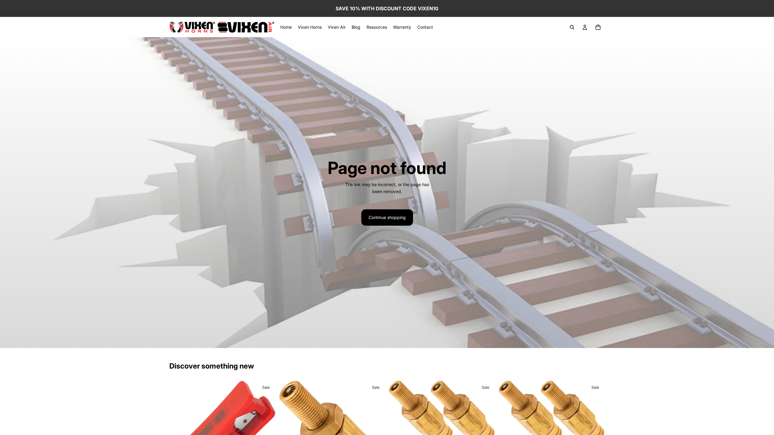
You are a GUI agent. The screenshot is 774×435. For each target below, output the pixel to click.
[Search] (572, 27)
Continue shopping (387, 217)
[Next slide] (486, 413)
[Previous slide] (398, 413)
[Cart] (598, 27)
